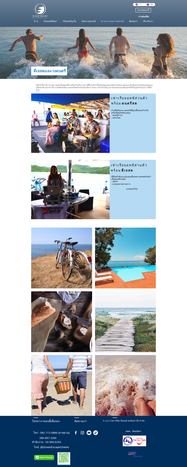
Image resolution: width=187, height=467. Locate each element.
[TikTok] (95, 432)
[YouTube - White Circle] (89, 432)
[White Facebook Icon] (75, 432)
